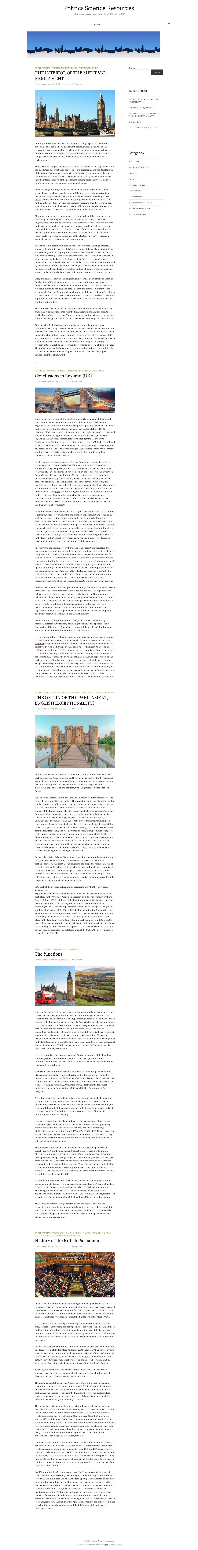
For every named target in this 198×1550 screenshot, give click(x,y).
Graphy (105, 1545)
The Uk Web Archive (88, 68)
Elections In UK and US (63, 693)
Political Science (74, 371)
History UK (40, 371)
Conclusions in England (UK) (63, 376)
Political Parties (55, 371)
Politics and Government (64, 68)
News (37, 949)
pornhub (66, 551)
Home (97, 24)
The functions (48, 954)
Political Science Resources (141, 202)
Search (132, 68)
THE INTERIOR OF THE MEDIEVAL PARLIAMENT (70, 75)
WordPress (90, 1545)
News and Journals (51, 949)
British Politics (42, 68)
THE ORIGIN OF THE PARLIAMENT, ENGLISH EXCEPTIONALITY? (71, 700)
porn (57, 491)
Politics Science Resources (99, 8)
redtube (39, 643)
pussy (38, 199)
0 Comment (77, 84)
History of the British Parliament (68, 1241)
